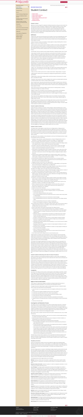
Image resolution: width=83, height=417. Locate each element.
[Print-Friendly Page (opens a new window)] (65, 7)
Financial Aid (18, 24)
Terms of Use (25, 413)
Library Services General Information (22, 27)
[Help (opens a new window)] (66, 7)
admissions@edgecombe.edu (20, 409)
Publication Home (19, 10)
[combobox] (58, 5)
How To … (17, 12)
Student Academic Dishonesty (37, 15)
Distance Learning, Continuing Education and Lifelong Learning (21, 22)
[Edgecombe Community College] (22, 2)
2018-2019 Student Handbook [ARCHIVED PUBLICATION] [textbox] (57, 5)
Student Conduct (19, 36)
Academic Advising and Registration (22, 14)
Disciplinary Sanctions (36, 20)
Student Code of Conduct (36, 16)
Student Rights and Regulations (21, 33)
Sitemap (21, 413)
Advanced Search (19, 8)
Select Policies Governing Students (21, 29)
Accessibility (17, 413)
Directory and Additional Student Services (21, 16)
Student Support (19, 38)
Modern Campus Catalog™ (52, 415)
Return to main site (64, 2)
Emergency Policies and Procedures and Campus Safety (22, 19)
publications (29, 415)
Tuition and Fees (19, 25)
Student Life (18, 31)
